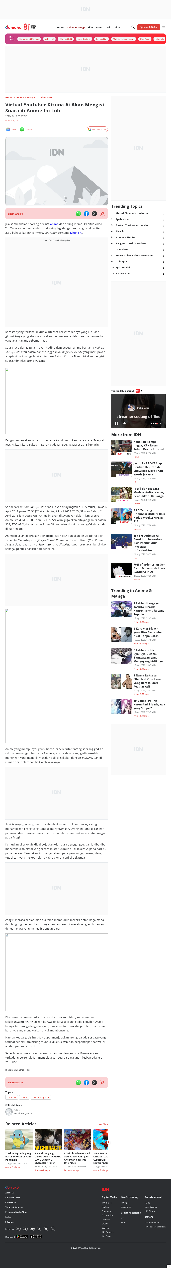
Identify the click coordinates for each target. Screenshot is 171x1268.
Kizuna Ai (76, 233)
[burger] (164, 27)
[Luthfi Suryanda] (9, 1112)
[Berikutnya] (109, 1142)
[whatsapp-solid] (78, 213)
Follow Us (9, 1228)
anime (54, 224)
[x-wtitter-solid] (94, 213)
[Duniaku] (20, 27)
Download (10, 1237)
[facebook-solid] (86, 213)
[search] (133, 27)
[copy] (102, 213)
